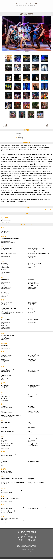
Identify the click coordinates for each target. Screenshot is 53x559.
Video (47, 126)
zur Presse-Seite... (48, 209)
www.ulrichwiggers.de (23, 139)
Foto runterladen (6, 126)
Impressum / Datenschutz (26, 549)
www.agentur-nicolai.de (31, 541)
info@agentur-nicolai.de (21, 541)
